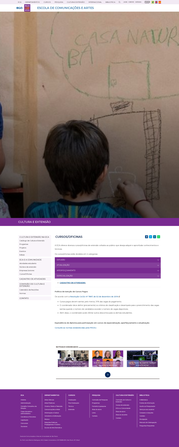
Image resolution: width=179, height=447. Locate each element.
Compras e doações (146, 413)
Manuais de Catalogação (148, 422)
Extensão (71, 409)
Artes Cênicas (49, 400)
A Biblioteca (144, 400)
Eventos (22, 251)
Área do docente (121, 415)
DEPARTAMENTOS (32, 2)
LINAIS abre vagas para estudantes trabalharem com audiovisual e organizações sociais (73, 364)
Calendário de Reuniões (29, 290)
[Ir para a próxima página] (107, 374)
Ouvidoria (24, 426)
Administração (26, 403)
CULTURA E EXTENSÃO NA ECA (34, 237)
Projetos (22, 248)
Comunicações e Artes (52, 409)
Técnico (71, 406)
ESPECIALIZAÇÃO (65, 276)
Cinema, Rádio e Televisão (53, 406)
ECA (18, 2)
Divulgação (143, 419)
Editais (22, 255)
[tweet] (150, 236)
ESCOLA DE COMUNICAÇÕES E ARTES (65, 8)
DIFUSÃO (61, 260)
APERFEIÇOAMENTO (66, 270)
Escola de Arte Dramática (53, 428)
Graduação (72, 400)
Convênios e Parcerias (28, 417)
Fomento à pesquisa (99, 406)
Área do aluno (97, 409)
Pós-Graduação (73, 403)
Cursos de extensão (122, 405)
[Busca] (119, 2)
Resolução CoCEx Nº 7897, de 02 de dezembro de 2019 (94, 297)
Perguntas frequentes (147, 426)
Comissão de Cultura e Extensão (123, 401)
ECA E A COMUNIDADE (30, 260)
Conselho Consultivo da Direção (29, 407)
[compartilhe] (146, 236)
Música (47, 419)
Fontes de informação (147, 403)
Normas (22, 293)
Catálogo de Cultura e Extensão (32, 241)
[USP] (147, 2)
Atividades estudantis (27, 263)
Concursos (24, 423)
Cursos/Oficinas (25, 274)
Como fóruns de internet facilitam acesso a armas (142, 364)
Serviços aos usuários (147, 409)
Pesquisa (58, 2)
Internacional (94, 2)
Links (94, 413)
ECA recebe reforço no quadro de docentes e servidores (108, 364)
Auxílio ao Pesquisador (147, 406)
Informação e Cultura (52, 413)
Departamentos (52, 395)
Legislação (24, 420)
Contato (94, 416)
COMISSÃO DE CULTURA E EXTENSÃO (32, 285)
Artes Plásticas (50, 403)
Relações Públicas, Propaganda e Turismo (52, 423)
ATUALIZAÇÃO (63, 265)
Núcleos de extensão (27, 267)
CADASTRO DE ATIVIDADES (32, 279)
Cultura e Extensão (75, 2)
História (23, 400)
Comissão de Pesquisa (100, 400)
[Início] (23, 8)
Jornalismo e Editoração (53, 416)
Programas (23, 244)
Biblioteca (109, 2)
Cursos (46, 2)
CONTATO (24, 298)
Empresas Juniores (26, 270)
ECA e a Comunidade (123, 408)
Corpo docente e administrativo (26, 412)
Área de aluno (120, 411)
